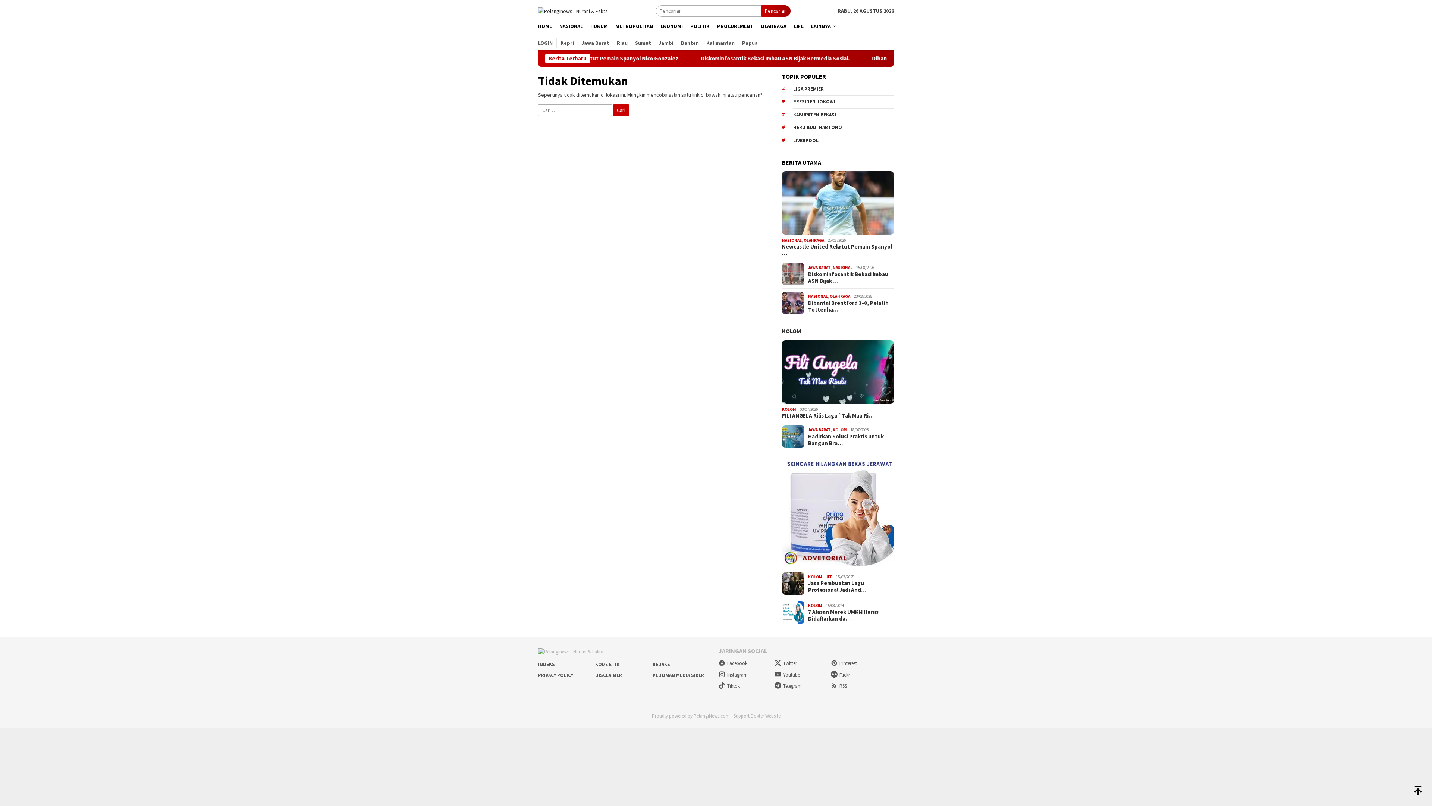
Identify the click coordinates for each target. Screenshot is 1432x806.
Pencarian (776, 10)
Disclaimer (608, 675)
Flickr (844, 675)
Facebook (737, 663)
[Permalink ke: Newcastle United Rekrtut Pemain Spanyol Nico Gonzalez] (838, 203)
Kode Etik (607, 664)
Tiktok (733, 686)
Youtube (791, 675)
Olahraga (814, 240)
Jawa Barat (819, 267)
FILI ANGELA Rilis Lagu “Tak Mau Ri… (828, 415)
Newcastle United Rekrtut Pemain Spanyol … (837, 250)
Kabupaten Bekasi (814, 115)
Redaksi (662, 664)
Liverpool (806, 140)
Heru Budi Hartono (817, 127)
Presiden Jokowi (814, 102)
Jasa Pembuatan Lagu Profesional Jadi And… (837, 586)
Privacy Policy (555, 675)
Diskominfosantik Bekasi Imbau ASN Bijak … (848, 277)
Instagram (737, 675)
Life (828, 576)
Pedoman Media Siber (678, 675)
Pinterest (848, 663)
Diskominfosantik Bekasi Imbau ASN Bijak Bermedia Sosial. (739, 58)
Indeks (546, 664)
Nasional (792, 240)
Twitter (790, 663)
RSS (843, 686)
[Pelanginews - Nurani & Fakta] (573, 10)
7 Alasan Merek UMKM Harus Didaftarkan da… (843, 615)
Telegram (792, 686)
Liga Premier (808, 89)
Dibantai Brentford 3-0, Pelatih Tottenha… (848, 306)
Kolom (791, 331)
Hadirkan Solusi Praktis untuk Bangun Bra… (846, 440)
